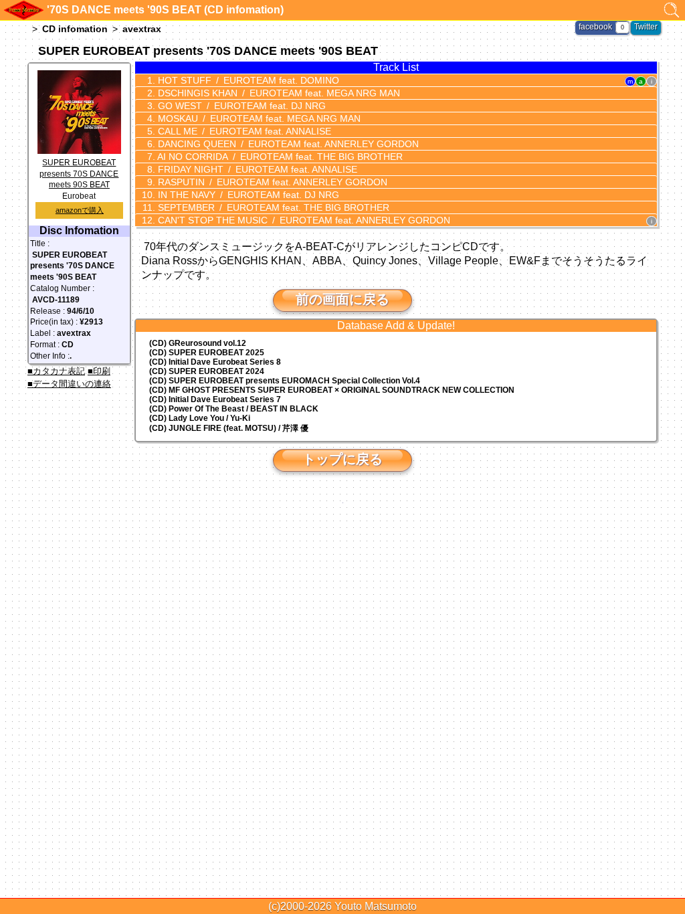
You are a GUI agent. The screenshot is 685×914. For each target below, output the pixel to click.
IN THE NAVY (247, 194)
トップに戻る (342, 459)
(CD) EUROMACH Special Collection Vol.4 (284, 380)
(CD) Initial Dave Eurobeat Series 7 (215, 399)
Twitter (646, 26)
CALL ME (243, 131)
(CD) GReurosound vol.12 (197, 343)
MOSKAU (258, 118)
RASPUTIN (271, 182)
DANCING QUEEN (287, 144)
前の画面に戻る (342, 299)
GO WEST (240, 105)
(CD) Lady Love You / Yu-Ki (199, 418)
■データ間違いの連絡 (69, 384)
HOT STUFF (247, 80)
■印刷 (99, 371)
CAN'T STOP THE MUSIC (302, 220)
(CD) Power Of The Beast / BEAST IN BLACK (233, 409)
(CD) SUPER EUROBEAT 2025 (206, 352)
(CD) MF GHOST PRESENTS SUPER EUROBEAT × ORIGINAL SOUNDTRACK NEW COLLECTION (331, 390)
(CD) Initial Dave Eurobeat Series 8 (215, 362)
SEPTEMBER (272, 207)
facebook (595, 26)
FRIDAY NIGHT (256, 169)
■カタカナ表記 (56, 371)
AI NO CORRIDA (279, 156)
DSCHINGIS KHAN (277, 93)
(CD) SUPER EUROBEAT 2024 (206, 371)
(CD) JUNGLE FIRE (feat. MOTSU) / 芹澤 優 (228, 428)
